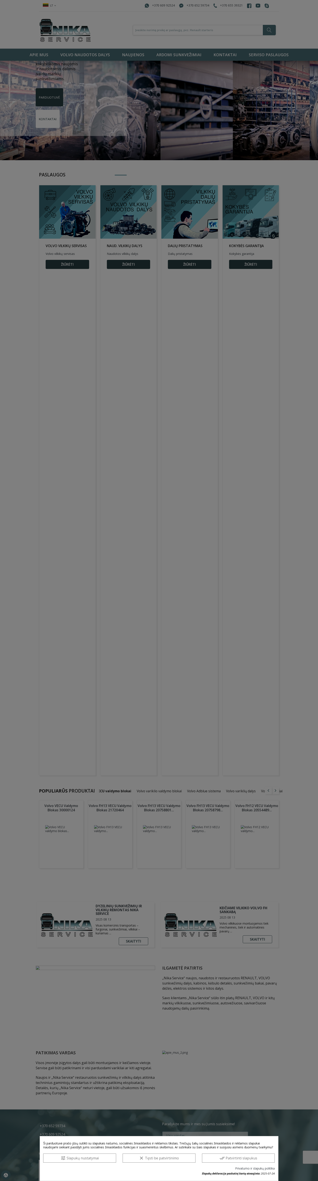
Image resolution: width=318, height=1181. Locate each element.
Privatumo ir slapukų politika (255, 1168)
